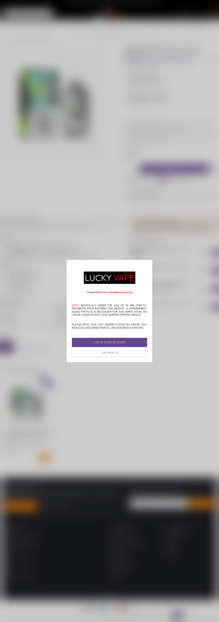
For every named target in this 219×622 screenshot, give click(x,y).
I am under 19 (109, 352)
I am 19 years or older (109, 342)
